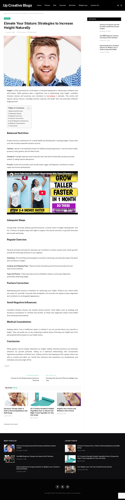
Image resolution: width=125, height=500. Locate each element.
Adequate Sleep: (15, 113)
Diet (54, 5)
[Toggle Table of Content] (27, 108)
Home (39, 5)
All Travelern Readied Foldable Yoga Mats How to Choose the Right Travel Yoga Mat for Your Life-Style (42, 412)
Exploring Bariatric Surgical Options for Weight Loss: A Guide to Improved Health (109, 47)
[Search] (118, 5)
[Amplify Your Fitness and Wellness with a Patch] (69, 399)
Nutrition (72, 5)
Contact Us (95, 5)
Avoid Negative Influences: (19, 121)
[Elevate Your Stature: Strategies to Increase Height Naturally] (42, 61)
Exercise (63, 5)
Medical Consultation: (17, 123)
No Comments (22, 32)
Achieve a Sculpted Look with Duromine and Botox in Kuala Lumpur (109, 26)
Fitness (47, 5)
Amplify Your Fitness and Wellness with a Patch (66, 410)
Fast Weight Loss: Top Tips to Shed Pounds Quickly (94, 467)
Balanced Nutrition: (16, 111)
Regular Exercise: (16, 116)
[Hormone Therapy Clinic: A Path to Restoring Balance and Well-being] (16, 399)
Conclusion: (13, 126)
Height (7, 366)
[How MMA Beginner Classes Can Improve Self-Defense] (92, 38)
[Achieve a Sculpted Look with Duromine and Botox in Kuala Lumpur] (92, 27)
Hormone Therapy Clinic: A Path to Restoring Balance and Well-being (15, 411)
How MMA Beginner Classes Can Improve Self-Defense (109, 36)
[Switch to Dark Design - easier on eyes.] (121, 5)
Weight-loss (83, 5)
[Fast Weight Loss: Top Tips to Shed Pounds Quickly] (70, 469)
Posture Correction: (17, 118)
